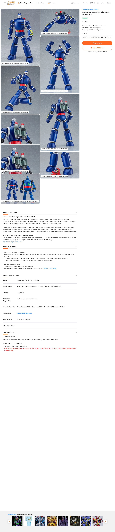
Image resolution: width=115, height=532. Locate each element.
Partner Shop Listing (50, 268)
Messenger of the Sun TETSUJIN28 (90, 9)
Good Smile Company (25, 313)
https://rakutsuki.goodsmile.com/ (12, 242)
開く (82, 37)
